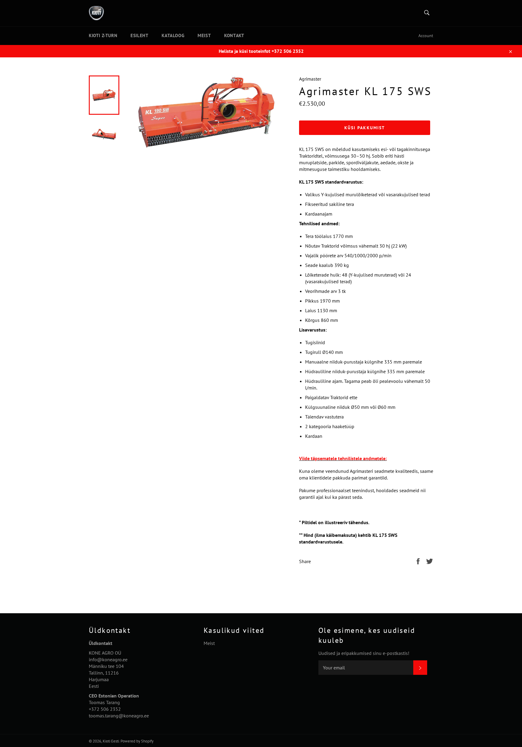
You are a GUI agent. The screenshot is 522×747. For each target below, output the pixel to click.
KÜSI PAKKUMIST (364, 127)
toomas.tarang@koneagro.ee (119, 716)
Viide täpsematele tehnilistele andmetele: (343, 458)
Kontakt (234, 35)
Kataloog (173, 35)
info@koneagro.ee (108, 659)
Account (425, 35)
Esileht (139, 35)
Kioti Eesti (111, 741)
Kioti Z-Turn (103, 35)
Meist (204, 35)
